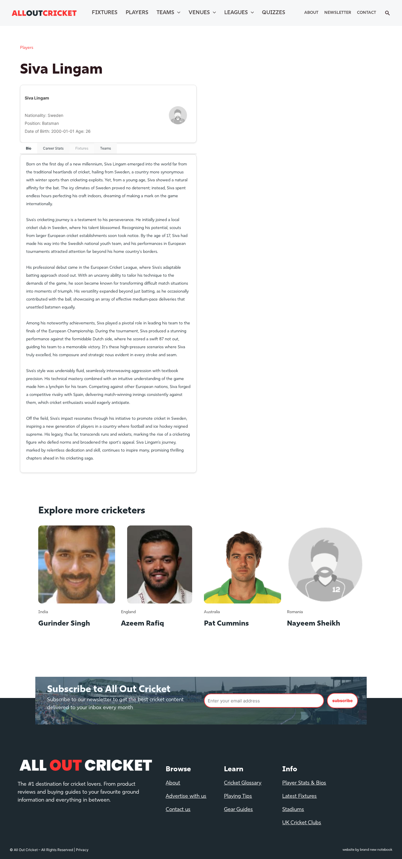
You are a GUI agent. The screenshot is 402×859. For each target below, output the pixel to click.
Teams (165, 13)
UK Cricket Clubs (301, 823)
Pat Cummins (226, 623)
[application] (177, 13)
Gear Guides (238, 809)
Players (137, 13)
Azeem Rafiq (142, 623)
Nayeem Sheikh (313, 623)
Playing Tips (238, 796)
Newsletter (337, 13)
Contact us (178, 809)
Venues (199, 13)
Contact (366, 13)
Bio (28, 148)
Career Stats (53, 148)
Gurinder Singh (64, 623)
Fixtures (104, 13)
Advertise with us (186, 796)
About (311, 13)
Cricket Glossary (242, 783)
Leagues (236, 13)
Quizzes (273, 13)
